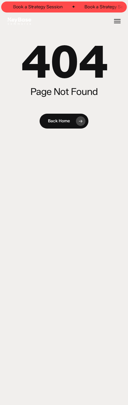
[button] (117, 21)
